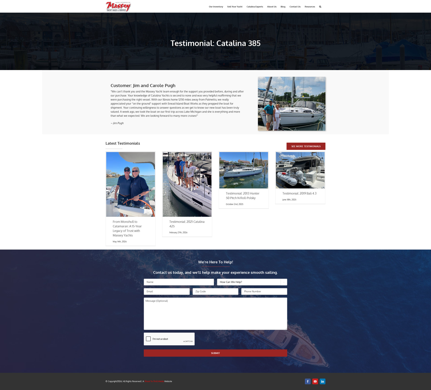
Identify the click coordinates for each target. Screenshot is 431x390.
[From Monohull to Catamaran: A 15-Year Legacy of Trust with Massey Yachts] (130, 184)
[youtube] (315, 381)
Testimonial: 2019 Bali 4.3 (300, 193)
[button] (320, 6)
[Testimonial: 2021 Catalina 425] (187, 184)
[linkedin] (322, 381)
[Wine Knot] (291, 78)
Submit (215, 353)
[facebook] (308, 381)
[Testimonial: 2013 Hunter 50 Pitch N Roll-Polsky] (243, 170)
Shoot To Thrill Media (154, 381)
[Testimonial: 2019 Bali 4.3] (300, 170)
